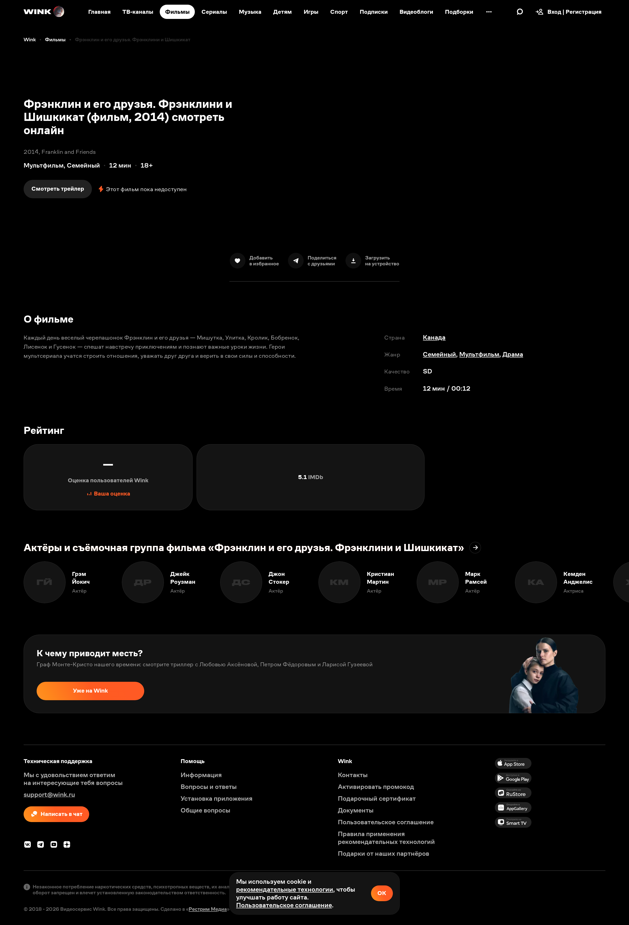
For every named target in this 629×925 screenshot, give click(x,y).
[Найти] (520, 12)
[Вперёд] (617, 582)
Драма (512, 354)
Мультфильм (479, 354)
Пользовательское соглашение (284, 905)
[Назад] (12, 582)
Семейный (439, 354)
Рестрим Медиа (208, 909)
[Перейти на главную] (44, 12)
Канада (434, 337)
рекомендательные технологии (284, 889)
